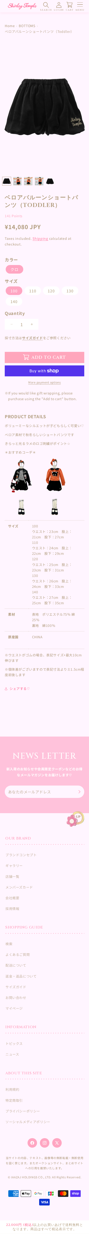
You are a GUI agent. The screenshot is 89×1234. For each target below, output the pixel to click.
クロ (14, 269)
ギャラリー (14, 865)
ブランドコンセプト (21, 854)
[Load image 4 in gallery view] (39, 181)
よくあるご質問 (17, 954)
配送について (15, 965)
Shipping (40, 238)
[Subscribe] (79, 792)
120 (51, 291)
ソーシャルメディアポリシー (27, 1121)
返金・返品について (21, 976)
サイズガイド (32, 337)
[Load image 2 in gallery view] (17, 181)
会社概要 (12, 897)
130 (70, 291)
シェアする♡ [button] (19, 688)
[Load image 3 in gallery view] (28, 181)
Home (10, 26)
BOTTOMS (27, 26)
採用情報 (12, 908)
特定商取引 (14, 1100)
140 (14, 301)
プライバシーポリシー (22, 1111)
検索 (8, 943)
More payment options (44, 382)
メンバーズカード (19, 887)
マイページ (14, 1008)
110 (32, 291)
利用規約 (12, 1089)
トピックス (14, 1043)
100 (14, 291)
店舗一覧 (12, 876)
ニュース (12, 1054)
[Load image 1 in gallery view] (6, 181)
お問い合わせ (15, 997)
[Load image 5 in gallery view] (50, 181)
